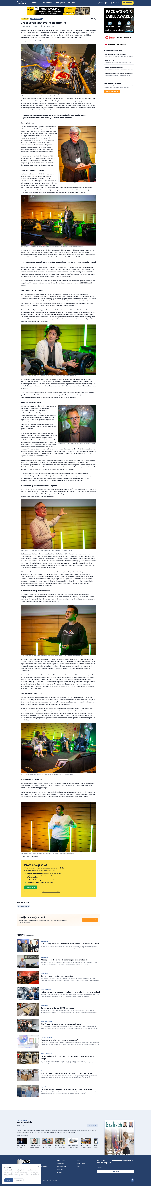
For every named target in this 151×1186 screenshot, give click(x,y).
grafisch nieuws (23, 906)
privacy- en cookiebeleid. (17, 1176)
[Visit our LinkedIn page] (132, 1180)
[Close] (38, 1167)
